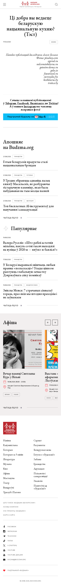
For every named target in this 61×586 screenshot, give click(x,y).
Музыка (7, 464)
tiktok (10, 541)
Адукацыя (29, 201)
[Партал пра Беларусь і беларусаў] (30, 4)
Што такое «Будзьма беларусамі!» (19, 503)
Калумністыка (10, 445)
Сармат (38, 440)
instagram (12, 531)
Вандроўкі (8, 487)
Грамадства (18, 156)
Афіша (6, 473)
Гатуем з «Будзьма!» (44, 454)
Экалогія (38, 481)
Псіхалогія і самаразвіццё (41, 475)
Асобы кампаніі (10, 507)
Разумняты (39, 445)
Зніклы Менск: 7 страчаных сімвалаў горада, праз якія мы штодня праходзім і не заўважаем (30, 293)
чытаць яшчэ (10, 218)
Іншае (16, 394)
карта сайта (9, 515)
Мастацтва (9, 478)
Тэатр (6, 482)
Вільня (7, 394)
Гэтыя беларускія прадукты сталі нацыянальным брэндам (25, 163)
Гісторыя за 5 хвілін (13, 454)
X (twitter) (12, 545)
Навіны (7, 440)
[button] (55, 322)
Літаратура (9, 459)
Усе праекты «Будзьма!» (14, 511)
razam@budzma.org (17, 560)
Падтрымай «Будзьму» (18, 570)
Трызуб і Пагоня (12, 492)
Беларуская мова (42, 450)
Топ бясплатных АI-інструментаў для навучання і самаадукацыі (28, 208)
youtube (11, 550)
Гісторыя (29, 175)
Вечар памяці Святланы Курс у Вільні (19, 375)
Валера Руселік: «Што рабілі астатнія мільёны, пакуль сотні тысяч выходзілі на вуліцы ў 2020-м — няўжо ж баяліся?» (30, 246)
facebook (12, 527)
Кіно (5, 468)
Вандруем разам (32, 285)
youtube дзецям (15, 555)
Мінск (49, 398)
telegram (12, 536)
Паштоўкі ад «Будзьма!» (40, 487)
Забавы (53, 42)
